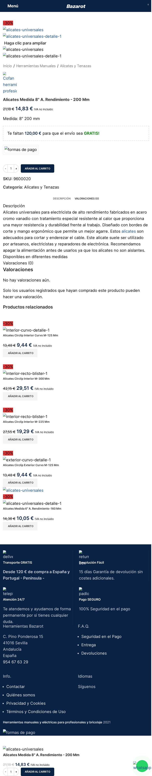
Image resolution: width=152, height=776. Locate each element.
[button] (20, 353)
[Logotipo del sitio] (76, 6)
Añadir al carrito (37, 168)
